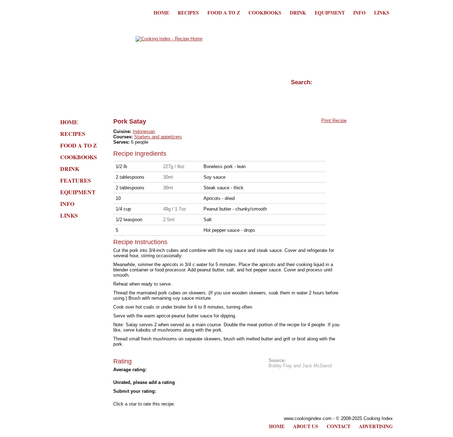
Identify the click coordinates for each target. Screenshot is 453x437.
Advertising (376, 426)
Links (381, 12)
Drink (298, 12)
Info (359, 12)
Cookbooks (264, 12)
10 (180, 397)
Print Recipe (333, 120)
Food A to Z (223, 12)
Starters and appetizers (158, 136)
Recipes (188, 12)
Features (75, 180)
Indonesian (144, 131)
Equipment (330, 12)
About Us (305, 426)
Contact (338, 426)
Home (161, 12)
